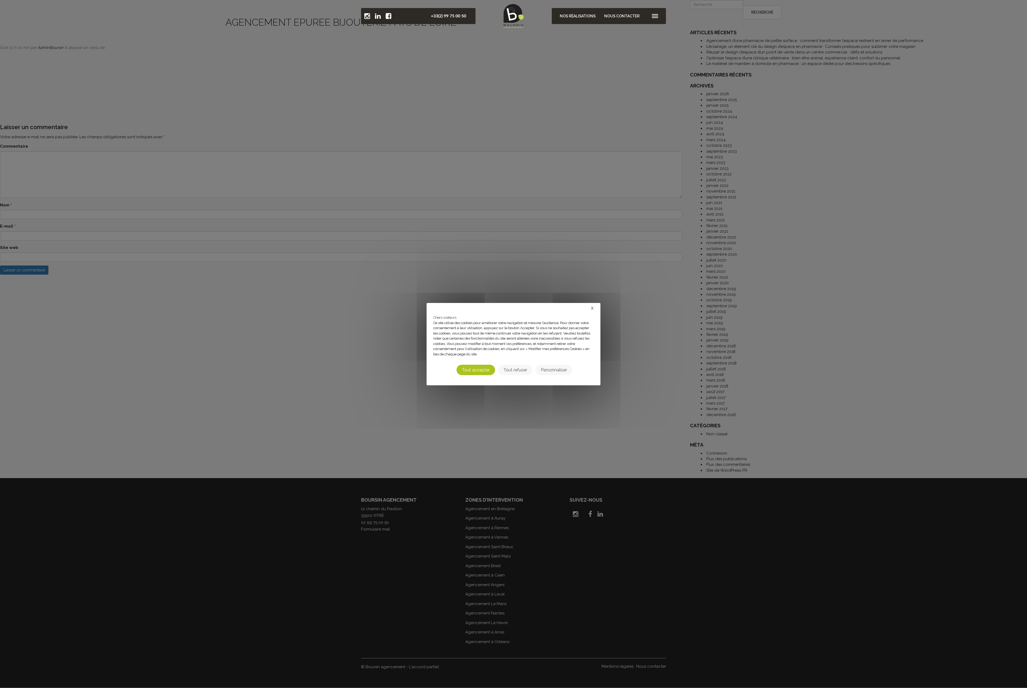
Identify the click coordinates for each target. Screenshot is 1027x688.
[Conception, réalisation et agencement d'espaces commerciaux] (513, 14)
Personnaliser (554, 369)
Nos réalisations (578, 16)
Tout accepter (476, 369)
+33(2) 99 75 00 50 (448, 16)
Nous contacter (621, 16)
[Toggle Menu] (655, 16)
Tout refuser (515, 369)
